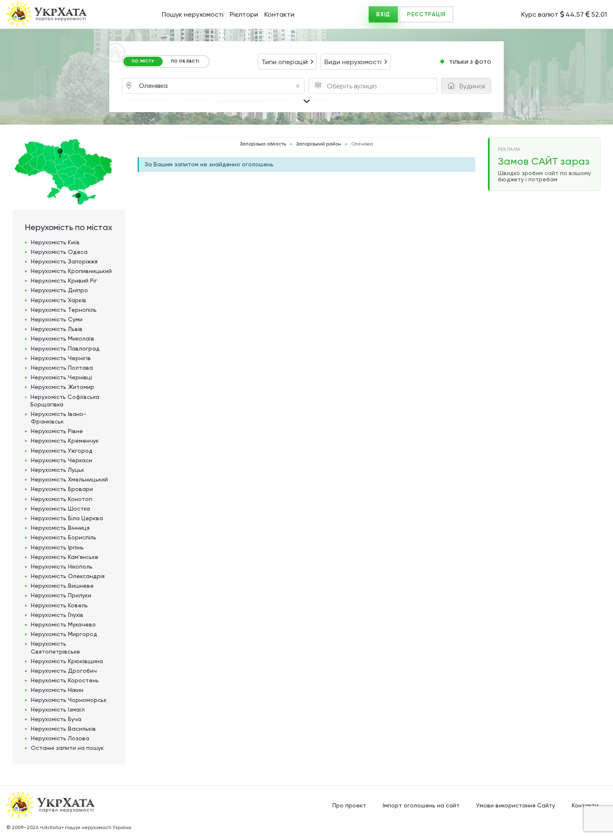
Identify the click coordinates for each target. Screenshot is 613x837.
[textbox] (354, 86)
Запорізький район (318, 144)
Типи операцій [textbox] (284, 62)
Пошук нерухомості (193, 14)
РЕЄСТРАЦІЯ (426, 14)
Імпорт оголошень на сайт (421, 805)
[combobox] (287, 62)
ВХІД (383, 14)
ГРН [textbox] (132, 109)
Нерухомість (55, 242)
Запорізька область (263, 144)
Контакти (279, 14)
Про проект (349, 805)
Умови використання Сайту (515, 805)
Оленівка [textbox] (219, 86)
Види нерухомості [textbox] (353, 62)
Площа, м (241, 107)
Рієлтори (244, 14)
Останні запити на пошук (67, 747)
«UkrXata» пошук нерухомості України (85, 827)
